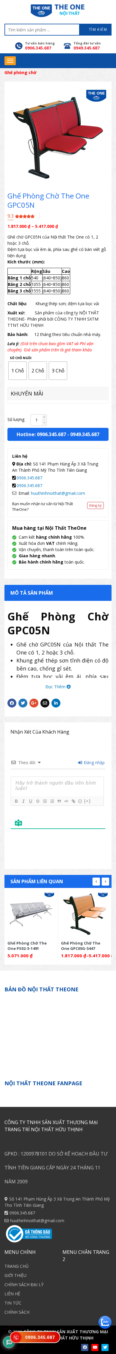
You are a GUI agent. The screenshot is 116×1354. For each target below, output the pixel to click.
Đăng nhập (94, 762)
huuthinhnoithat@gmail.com (58, 493)
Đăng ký (95, 505)
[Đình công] (37, 801)
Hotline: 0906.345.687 (41, 434)
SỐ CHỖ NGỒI (21, 358)
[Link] (73, 801)
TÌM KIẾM (97, 29)
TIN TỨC (12, 1303)
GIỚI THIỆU (15, 1275)
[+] (87, 801)
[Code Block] (66, 801)
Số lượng (15, 419)
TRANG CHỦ (16, 1266)
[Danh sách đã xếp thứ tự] (44, 801)
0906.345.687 (29, 478)
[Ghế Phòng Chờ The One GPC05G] (84, 914)
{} (80, 801)
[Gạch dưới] (30, 801)
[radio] (17, 371)
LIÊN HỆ (12, 1294)
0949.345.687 (84, 434)
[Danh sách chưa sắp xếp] (51, 801)
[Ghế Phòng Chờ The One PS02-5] (31, 914)
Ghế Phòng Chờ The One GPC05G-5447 (80, 945)
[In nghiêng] (23, 801)
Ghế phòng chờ (20, 72)
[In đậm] (16, 801)
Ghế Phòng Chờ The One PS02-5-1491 (27, 945)
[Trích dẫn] (58, 801)
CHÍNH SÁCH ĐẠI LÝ (23, 1284)
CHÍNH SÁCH (16, 1312)
